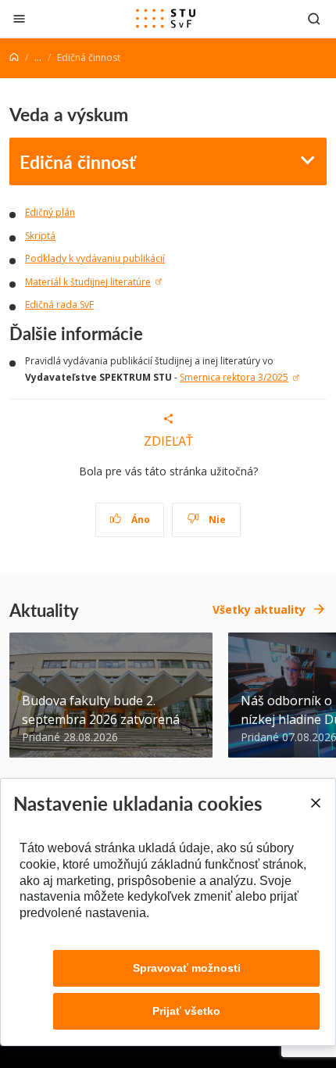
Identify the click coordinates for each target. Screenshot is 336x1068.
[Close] (315, 803)
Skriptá (40, 235)
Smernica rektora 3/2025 (234, 377)
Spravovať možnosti (187, 968)
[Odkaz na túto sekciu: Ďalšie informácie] (150, 333)
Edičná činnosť (78, 161)
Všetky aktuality (259, 609)
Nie (216, 519)
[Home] (14, 57)
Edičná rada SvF (59, 304)
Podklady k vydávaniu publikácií (95, 258)
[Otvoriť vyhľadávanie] (314, 18)
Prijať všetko (186, 1011)
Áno (139, 519)
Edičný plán (50, 212)
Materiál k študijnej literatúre (88, 282)
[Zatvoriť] (19, 18)
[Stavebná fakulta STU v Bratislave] (165, 19)
